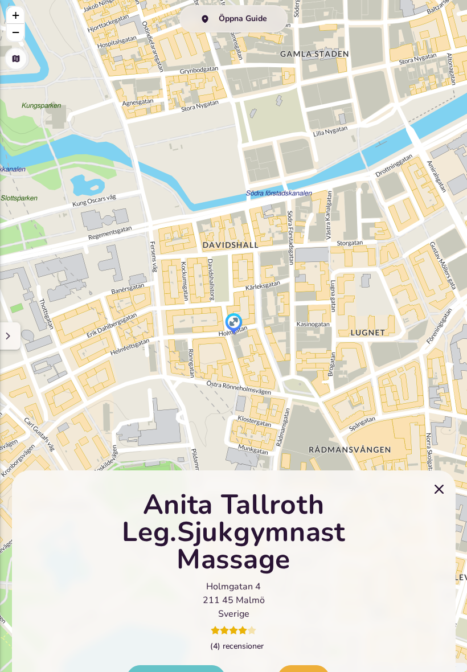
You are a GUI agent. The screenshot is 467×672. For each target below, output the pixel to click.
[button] (233, 324)
